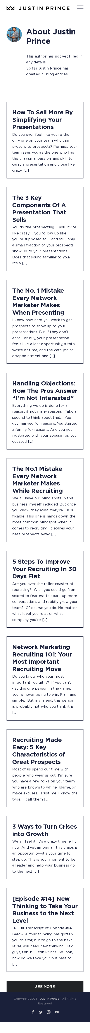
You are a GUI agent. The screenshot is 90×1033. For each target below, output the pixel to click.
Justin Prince (49, 998)
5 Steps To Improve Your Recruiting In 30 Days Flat (44, 568)
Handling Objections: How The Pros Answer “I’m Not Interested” (45, 390)
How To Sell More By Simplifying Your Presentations (42, 119)
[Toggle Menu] (80, 7)
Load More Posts (45, 986)
